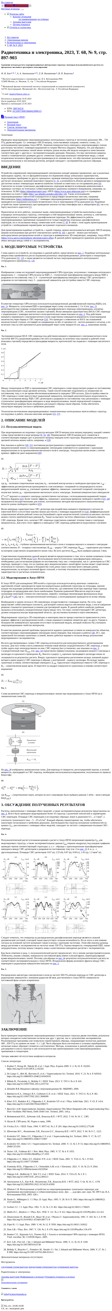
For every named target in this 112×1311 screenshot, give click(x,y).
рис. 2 (82, 314)
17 (58, 414)
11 (19, 258)
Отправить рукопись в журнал (59, 1277)
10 (63, 232)
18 (48, 435)
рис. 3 (96, 648)
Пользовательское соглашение (14, 1282)
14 (46, 319)
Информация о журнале (32, 1277)
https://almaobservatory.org (33, 191)
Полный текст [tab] (14, 124)
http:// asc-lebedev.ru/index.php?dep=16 (47, 194)
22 (21, 499)
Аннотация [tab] (12, 122)
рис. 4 (4, 813)
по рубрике (43, 19)
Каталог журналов (22, 16)
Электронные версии (17, 40)
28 (93, 633)
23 (104, 499)
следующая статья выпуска (14, 1267)
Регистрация (21, 5)
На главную (7, 2)
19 (48, 440)
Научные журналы (10, 9)
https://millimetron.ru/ (26, 199)
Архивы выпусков (22, 22)
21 (30, 445)
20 (27, 445)
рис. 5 (56, 963)
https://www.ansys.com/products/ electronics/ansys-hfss (27, 238)
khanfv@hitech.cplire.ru (19, 94)
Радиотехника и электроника (21, 42)
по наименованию (28, 19)
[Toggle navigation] (22, 9)
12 (22, 258)
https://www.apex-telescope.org (69, 191)
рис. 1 (81, 253)
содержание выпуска (67, 1267)
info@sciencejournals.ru (15, 1294)
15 (54, 414)
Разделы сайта (16, 14)
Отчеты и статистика (20, 27)
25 (39, 504)
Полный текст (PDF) (14, 117)
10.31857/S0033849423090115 (27, 111)
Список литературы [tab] (17, 127)
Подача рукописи (21, 24)
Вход (9, 5)
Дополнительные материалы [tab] (21, 130)
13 (32, 261)
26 (15, 596)
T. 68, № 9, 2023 (15, 45)
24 (108, 499)
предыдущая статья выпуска (43, 1267)
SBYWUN (18, 108)
